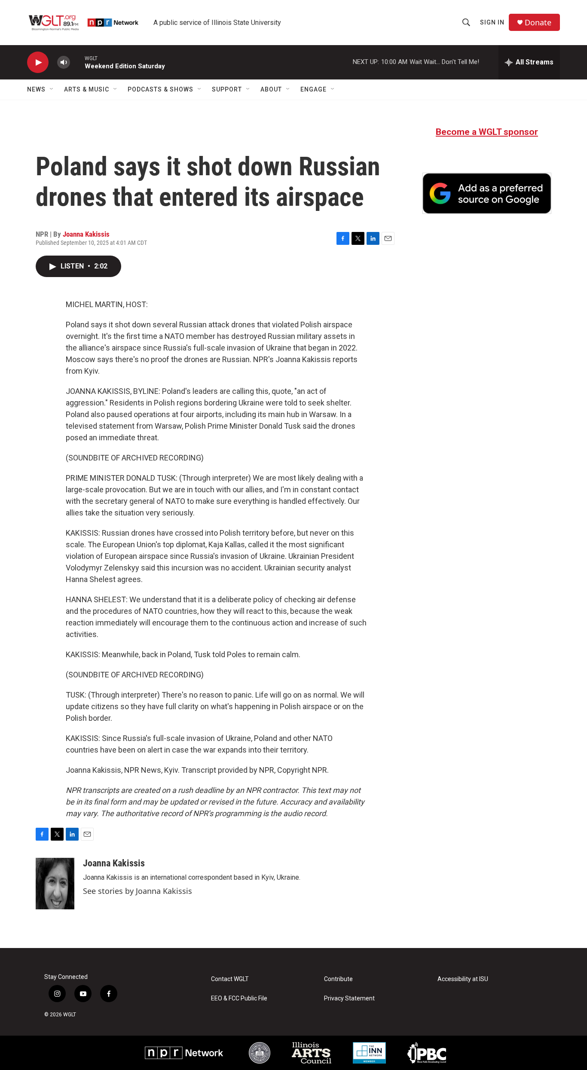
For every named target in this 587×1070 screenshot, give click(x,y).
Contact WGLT (230, 979)
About (271, 89)
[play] (38, 62)
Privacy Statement (349, 998)
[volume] (63, 62)
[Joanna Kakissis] (55, 883)
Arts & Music (86, 89)
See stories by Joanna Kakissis (137, 891)
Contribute (338, 979)
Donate (538, 22)
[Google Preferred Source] (487, 193)
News (36, 89)
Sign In (492, 22)
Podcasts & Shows (160, 89)
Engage (313, 89)
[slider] (77, 62)
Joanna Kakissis (86, 234)
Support (227, 89)
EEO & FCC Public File (239, 998)
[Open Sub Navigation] (52, 89)
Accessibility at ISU (462, 979)
